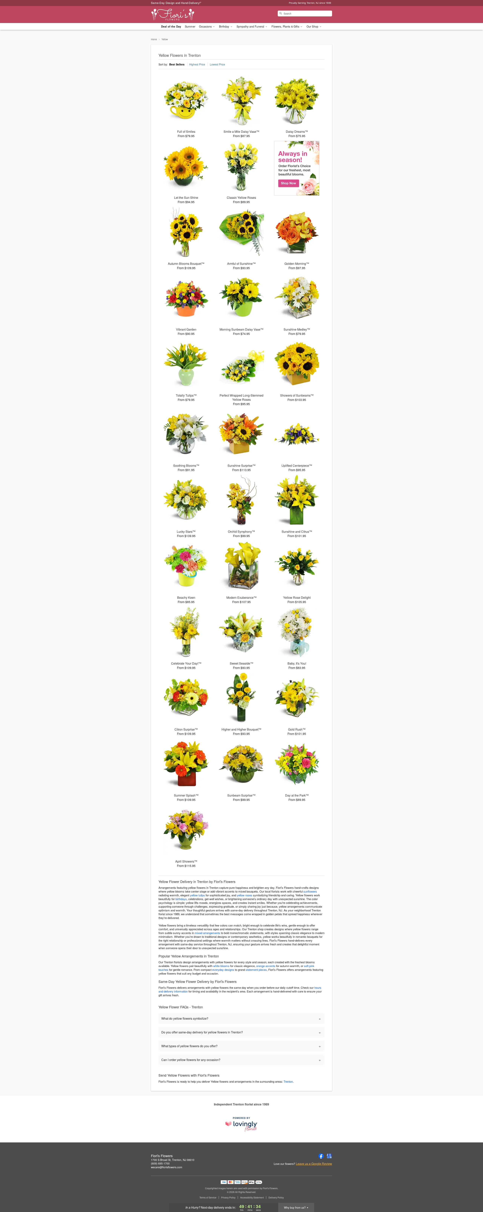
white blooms (221, 966)
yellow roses (244, 895)
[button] (473, 1196)
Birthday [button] (224, 26)
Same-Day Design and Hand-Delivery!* (176, 3)
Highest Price (197, 64)
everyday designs (223, 970)
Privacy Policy (228, 1197)
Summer (190, 26)
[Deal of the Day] (297, 168)
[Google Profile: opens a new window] (329, 1156)
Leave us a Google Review (314, 1164)
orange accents (265, 966)
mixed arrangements (207, 933)
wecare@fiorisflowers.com (166, 1167)
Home (154, 39)
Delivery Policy (276, 1197)
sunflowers (310, 891)
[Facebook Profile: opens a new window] (321, 1156)
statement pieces (256, 970)
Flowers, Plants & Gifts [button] (285, 26)
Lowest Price (217, 64)
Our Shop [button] (313, 26)
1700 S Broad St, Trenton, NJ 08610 (172, 1160)
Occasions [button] (205, 26)
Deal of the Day (171, 26)
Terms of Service (207, 1197)
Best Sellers (177, 64)
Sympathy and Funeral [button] (251, 26)
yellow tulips (197, 895)
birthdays (181, 899)
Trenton (288, 1081)
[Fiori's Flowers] (178, 14)
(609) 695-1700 (160, 1163)
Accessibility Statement (252, 1197)
